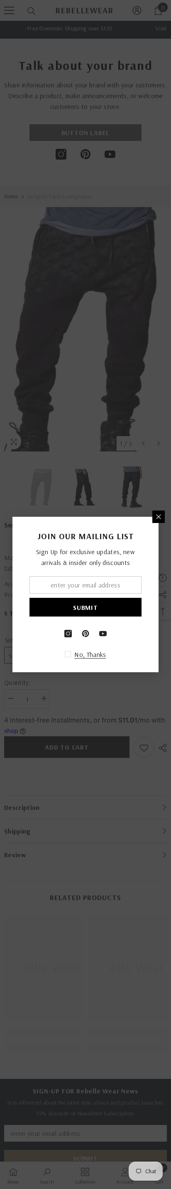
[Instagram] (68, 633)
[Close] (158, 517)
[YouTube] (103, 633)
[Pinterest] (85, 633)
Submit (85, 607)
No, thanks (90, 654)
